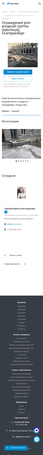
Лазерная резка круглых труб (21, 377)
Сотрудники (21, 319)
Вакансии (21, 309)
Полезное (21, 409)
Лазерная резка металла (21, 374)
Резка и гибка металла (21, 370)
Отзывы (22, 322)
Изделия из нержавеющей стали (21, 348)
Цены (21, 406)
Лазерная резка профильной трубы (21, 380)
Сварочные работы (21, 397)
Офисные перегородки (21, 361)
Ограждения (21, 338)
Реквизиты (21, 326)
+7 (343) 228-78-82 (21, 422)
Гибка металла (21, 384)
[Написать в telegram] (37, 439)
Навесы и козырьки (21, 351)
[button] (16, 447)
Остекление (21, 355)
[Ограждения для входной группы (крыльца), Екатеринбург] (24, 55)
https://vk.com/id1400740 (5, 212)
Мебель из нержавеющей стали (21, 345)
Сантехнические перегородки (21, 364)
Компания (21, 302)
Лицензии (21, 313)
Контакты (21, 329)
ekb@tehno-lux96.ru (14, 224)
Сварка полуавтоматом (22, 390)
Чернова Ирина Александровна (19, 208)
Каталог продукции (21, 335)
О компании (21, 306)
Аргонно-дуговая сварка (21, 387)
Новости (21, 412)
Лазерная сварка (21, 393)
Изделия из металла (21, 342)
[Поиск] (39, 4)
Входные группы (21, 358)
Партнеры (21, 316)
